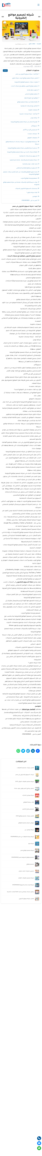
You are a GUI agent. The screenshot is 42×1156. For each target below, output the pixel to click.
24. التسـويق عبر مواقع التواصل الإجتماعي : (27, 168)
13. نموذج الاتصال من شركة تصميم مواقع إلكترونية (25, 122)
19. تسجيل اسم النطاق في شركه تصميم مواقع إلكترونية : (23, 148)
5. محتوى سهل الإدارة (33, 90)
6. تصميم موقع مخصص (32, 94)
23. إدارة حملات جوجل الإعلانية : (30, 164)
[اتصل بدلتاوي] (39, 1138)
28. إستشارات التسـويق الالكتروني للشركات (27, 188)
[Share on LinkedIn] (33, 751)
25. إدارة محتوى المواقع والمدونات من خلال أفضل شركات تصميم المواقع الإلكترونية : (21, 173)
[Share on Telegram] (28, 751)
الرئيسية (39, 43)
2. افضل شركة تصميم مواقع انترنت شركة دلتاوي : (25, 78)
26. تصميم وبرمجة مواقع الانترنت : (29, 178)
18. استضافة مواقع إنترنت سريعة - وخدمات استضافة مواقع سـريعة (22, 143)
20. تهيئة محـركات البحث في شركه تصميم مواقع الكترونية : (23, 152)
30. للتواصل (35, 196)
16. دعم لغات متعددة (33, 134)
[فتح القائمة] (38, 5)
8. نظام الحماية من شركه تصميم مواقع (28, 102)
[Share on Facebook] (38, 751)
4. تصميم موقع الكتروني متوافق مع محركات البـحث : (24, 86)
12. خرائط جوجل (34, 118)
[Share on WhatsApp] (18, 751)
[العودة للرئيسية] (6, 5)
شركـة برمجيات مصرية (26, 337)
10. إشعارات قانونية (34, 110)
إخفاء (5, 70)
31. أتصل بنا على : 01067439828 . (30, 200)
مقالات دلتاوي (32, 43)
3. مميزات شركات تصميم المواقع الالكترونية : (26, 82)
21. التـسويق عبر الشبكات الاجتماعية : (29, 156)
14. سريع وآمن (35, 126)
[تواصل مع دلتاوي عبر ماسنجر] (39, 1143)
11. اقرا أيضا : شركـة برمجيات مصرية (29, 114)
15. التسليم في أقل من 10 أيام (31, 130)
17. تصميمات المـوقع (33, 138)
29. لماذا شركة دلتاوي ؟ (32, 192)
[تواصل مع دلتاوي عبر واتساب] (39, 1148)
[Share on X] (23, 751)
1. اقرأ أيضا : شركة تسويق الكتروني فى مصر (27, 74)
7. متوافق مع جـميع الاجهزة (31, 98)
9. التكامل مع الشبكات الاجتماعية (30, 106)
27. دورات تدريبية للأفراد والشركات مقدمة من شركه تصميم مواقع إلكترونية (21, 183)
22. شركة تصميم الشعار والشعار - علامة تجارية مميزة (24, 160)
